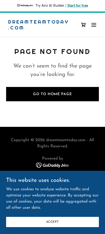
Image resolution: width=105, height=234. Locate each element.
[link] (38, 28)
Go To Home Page (52, 94)
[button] (94, 25)
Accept (52, 221)
